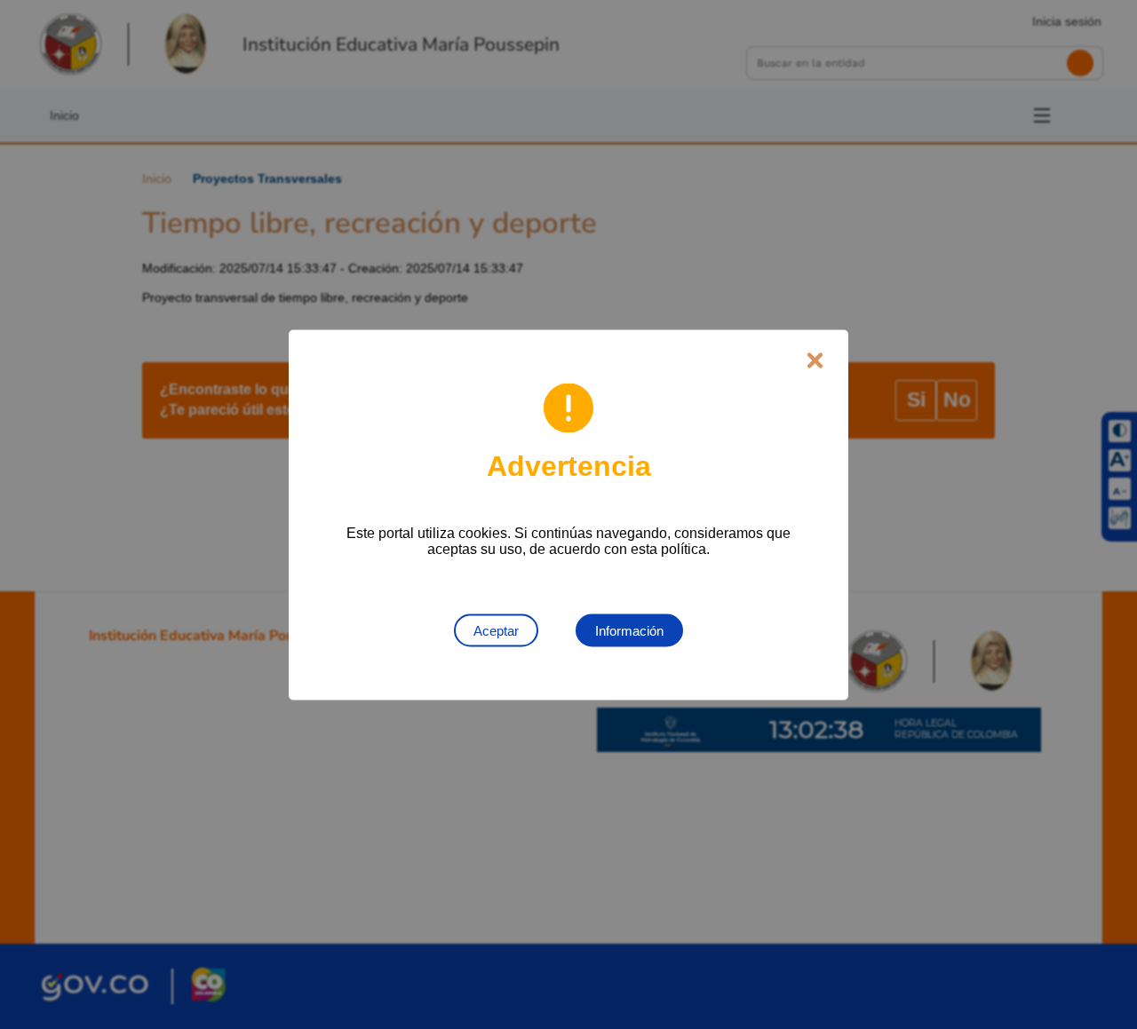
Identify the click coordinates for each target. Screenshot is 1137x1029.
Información (629, 629)
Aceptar (496, 629)
